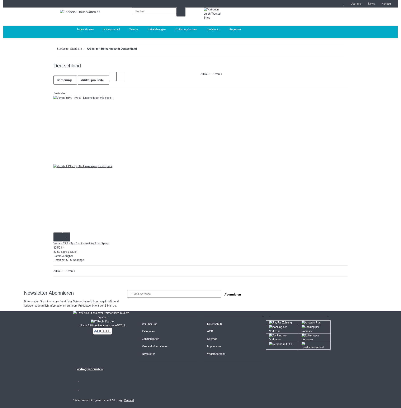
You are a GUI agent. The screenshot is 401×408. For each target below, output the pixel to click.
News (371, 3)
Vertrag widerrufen (90, 369)
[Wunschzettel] (343, 4)
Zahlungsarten (150, 338)
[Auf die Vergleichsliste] (57, 236)
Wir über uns (149, 324)
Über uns (356, 3)
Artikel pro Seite (92, 80)
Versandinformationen (155, 346)
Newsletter (148, 353)
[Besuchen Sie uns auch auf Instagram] (87, 390)
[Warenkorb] (317, 17)
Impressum (214, 346)
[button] (335, 4)
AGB (210, 331)
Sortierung (64, 80)
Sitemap (212, 338)
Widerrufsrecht (216, 353)
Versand (129, 400)
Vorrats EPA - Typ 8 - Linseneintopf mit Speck (81, 243)
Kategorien (148, 331)
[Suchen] (180, 12)
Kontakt (386, 3)
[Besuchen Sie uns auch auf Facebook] (87, 381)
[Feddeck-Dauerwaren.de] (80, 12)
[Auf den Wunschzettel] (66, 236)
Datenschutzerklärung (86, 301)
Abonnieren (232, 294)
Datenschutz (214, 324)
